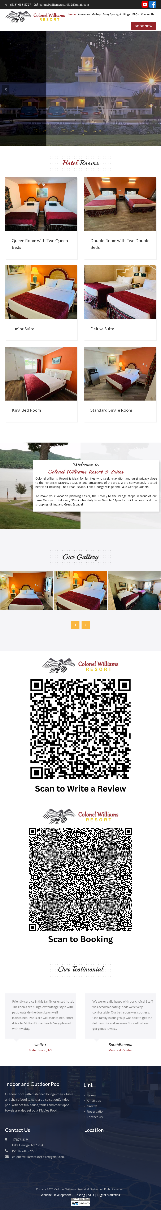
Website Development (56, 1195)
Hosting (79, 1195)
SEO (91, 1195)
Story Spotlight (112, 14)
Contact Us (147, 14)
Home (72, 14)
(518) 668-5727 (20, 4)
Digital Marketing (108, 1195)
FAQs (135, 14)
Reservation (95, 1111)
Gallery (96, 14)
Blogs (126, 14)
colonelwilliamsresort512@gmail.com (64, 4)
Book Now (143, 26)
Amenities (84, 14)
